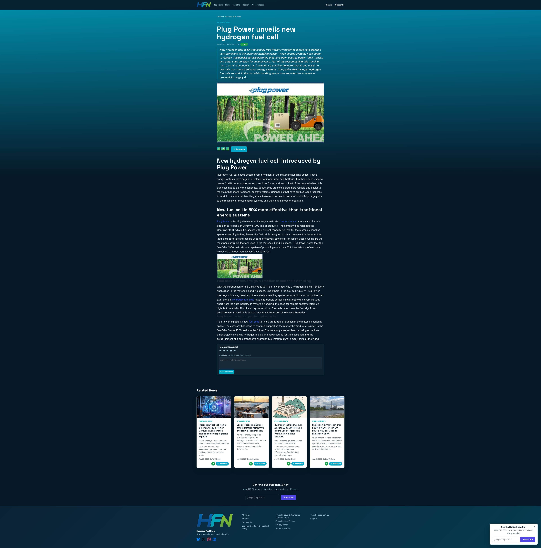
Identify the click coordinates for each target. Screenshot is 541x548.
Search (246, 5)
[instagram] (209, 539)
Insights (236, 5)
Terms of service (283, 528)
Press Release (258, 5)
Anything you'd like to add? (235, 355)
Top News (218, 5)
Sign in (329, 5)
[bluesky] (198, 539)
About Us (246, 515)
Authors (245, 518)
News (227, 5)
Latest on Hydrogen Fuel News (229, 16)
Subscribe (339, 5)
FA (219, 148)
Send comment (226, 372)
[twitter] (203, 539)
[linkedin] (214, 539)
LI (227, 148)
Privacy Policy (282, 525)
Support (313, 518)
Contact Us (247, 522)
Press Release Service (285, 521)
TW (223, 148)
